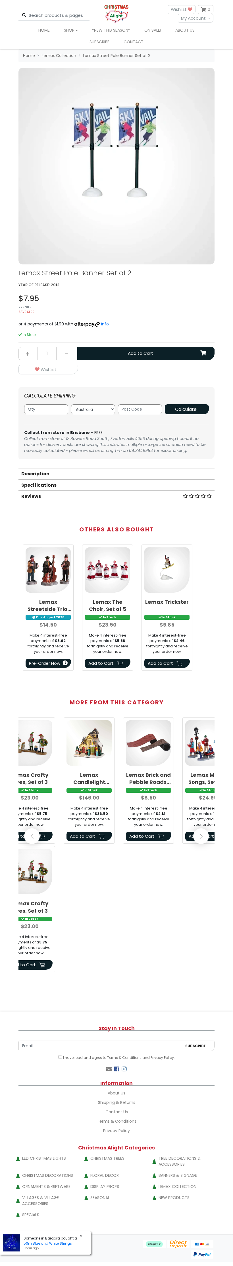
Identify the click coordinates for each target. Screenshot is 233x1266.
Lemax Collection (177, 1186)
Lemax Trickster (167, 602)
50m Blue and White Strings (48, 1243)
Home (44, 30)
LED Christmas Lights (44, 1158)
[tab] (116, 473)
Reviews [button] (31, 496)
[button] (48, 370)
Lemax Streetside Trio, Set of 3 (48, 605)
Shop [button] (69, 30)
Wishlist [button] (179, 9)
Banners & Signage (178, 1175)
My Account (193, 18)
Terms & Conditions (124, 1057)
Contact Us (116, 1112)
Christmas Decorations (47, 1175)
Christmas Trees (107, 1158)
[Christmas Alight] (116, 14)
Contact (133, 42)
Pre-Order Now (44, 663)
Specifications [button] (39, 485)
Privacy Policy (162, 1057)
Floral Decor (104, 1175)
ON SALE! (152, 30)
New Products (174, 1197)
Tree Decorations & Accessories (180, 1161)
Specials (30, 1215)
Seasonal (100, 1197)
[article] (48, 609)
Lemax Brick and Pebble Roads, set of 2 (148, 778)
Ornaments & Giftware (46, 1186)
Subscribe (99, 42)
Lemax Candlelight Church (89, 778)
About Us (185, 30)
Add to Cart (140, 353)
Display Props (104, 1186)
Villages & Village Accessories (40, 1200)
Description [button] (35, 473)
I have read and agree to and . (118, 1057)
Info (105, 324)
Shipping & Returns (116, 1102)
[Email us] (109, 1069)
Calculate (186, 409)
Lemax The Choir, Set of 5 (107, 605)
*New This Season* (111, 30)
